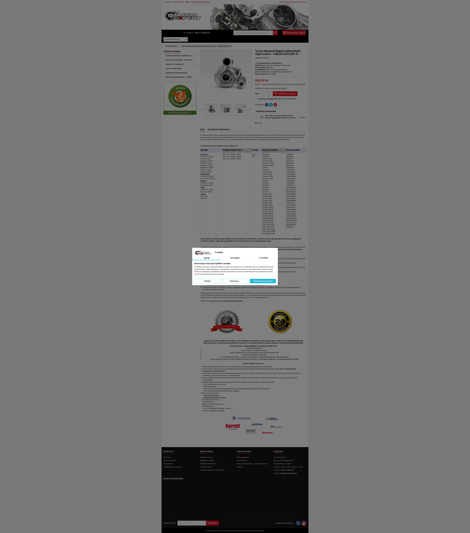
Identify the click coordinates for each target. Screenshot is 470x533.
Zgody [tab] (206, 258)
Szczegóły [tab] (235, 258)
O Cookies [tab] (263, 258)
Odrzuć (207, 281)
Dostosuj (234, 281)
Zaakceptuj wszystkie (263, 281)
